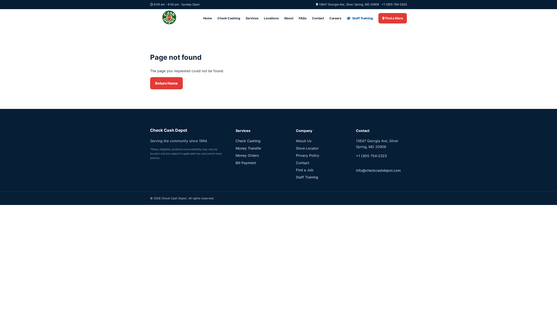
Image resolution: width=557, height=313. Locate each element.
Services (252, 18)
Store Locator (307, 148)
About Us (303, 141)
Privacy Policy (307, 155)
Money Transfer (248, 148)
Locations (271, 18)
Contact (318, 18)
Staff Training (362, 18)
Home (207, 18)
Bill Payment (246, 163)
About (288, 18)
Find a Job (304, 170)
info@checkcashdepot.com (378, 170)
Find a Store (394, 18)
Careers (335, 18)
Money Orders (247, 155)
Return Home (166, 83)
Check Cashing (228, 18)
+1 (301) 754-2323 (394, 4)
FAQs (303, 18)
